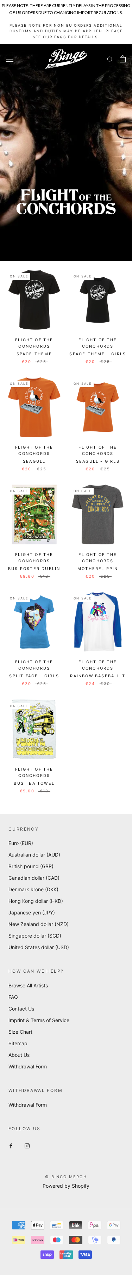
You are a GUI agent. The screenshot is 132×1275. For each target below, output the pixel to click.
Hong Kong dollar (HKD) (35, 901)
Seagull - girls (98, 461)
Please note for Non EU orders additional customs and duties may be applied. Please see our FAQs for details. (66, 31)
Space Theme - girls (97, 353)
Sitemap (17, 1043)
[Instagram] (27, 1145)
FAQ (13, 997)
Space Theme (34, 353)
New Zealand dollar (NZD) (38, 924)
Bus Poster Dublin (34, 568)
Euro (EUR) (20, 843)
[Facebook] (10, 1145)
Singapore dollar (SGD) (34, 936)
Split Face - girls (34, 675)
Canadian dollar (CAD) (33, 878)
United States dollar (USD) (38, 947)
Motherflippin (97, 568)
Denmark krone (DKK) (33, 889)
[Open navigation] (9, 59)
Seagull (34, 461)
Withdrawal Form (27, 1066)
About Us (19, 1055)
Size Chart (20, 1032)
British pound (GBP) (31, 866)
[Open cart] (123, 58)
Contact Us (21, 1009)
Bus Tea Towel (34, 783)
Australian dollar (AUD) (34, 855)
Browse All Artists (28, 985)
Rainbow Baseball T (97, 675)
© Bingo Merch (66, 1176)
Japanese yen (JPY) (31, 912)
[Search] (110, 59)
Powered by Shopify (66, 1186)
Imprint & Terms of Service (38, 1020)
